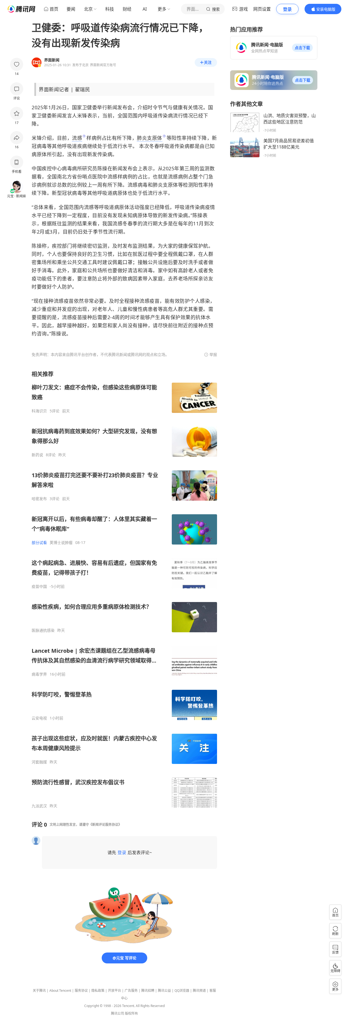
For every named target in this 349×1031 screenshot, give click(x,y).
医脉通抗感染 (43, 630)
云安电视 (39, 718)
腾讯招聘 (147, 990)
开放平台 (114, 990)
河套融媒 (39, 762)
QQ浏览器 (181, 990)
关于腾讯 (39, 990)
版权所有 (131, 1013)
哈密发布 (39, 499)
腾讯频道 (199, 990)
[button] (302, 48)
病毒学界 (39, 674)
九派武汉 (39, 806)
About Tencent (60, 990)
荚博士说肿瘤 (61, 543)
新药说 (37, 455)
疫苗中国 (39, 586)
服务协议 (81, 990)
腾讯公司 (117, 1013)
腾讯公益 (164, 990)
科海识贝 (39, 411)
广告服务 (131, 990)
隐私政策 (97, 990)
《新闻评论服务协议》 (105, 824)
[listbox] (124, 589)
